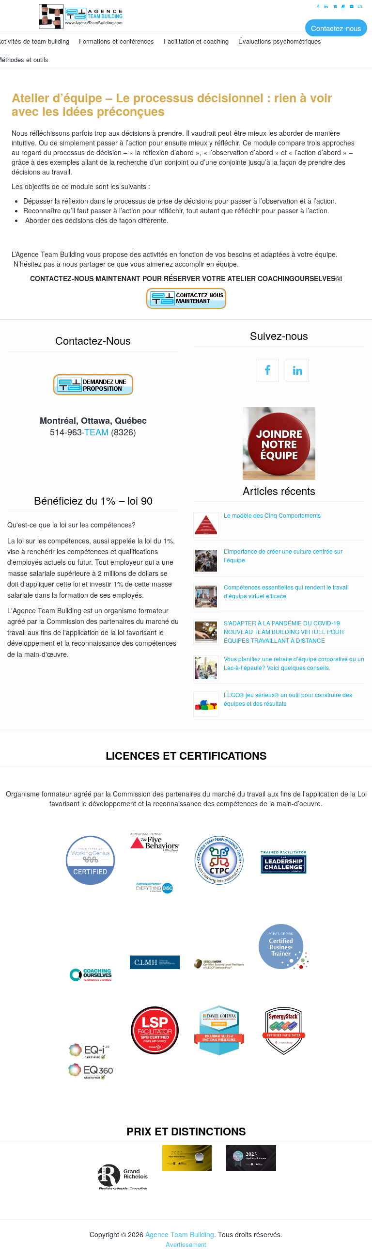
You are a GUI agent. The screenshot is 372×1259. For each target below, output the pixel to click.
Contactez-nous (336, 28)
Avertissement (186, 1244)
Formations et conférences (116, 41)
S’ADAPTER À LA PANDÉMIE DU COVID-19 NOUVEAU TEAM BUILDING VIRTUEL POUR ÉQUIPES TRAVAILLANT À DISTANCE (284, 631)
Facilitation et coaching (196, 41)
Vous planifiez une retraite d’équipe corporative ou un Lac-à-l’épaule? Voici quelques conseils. (294, 662)
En (359, 6)
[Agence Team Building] (186, 15)
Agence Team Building (179, 1234)
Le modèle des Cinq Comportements (272, 515)
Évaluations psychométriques (279, 41)
